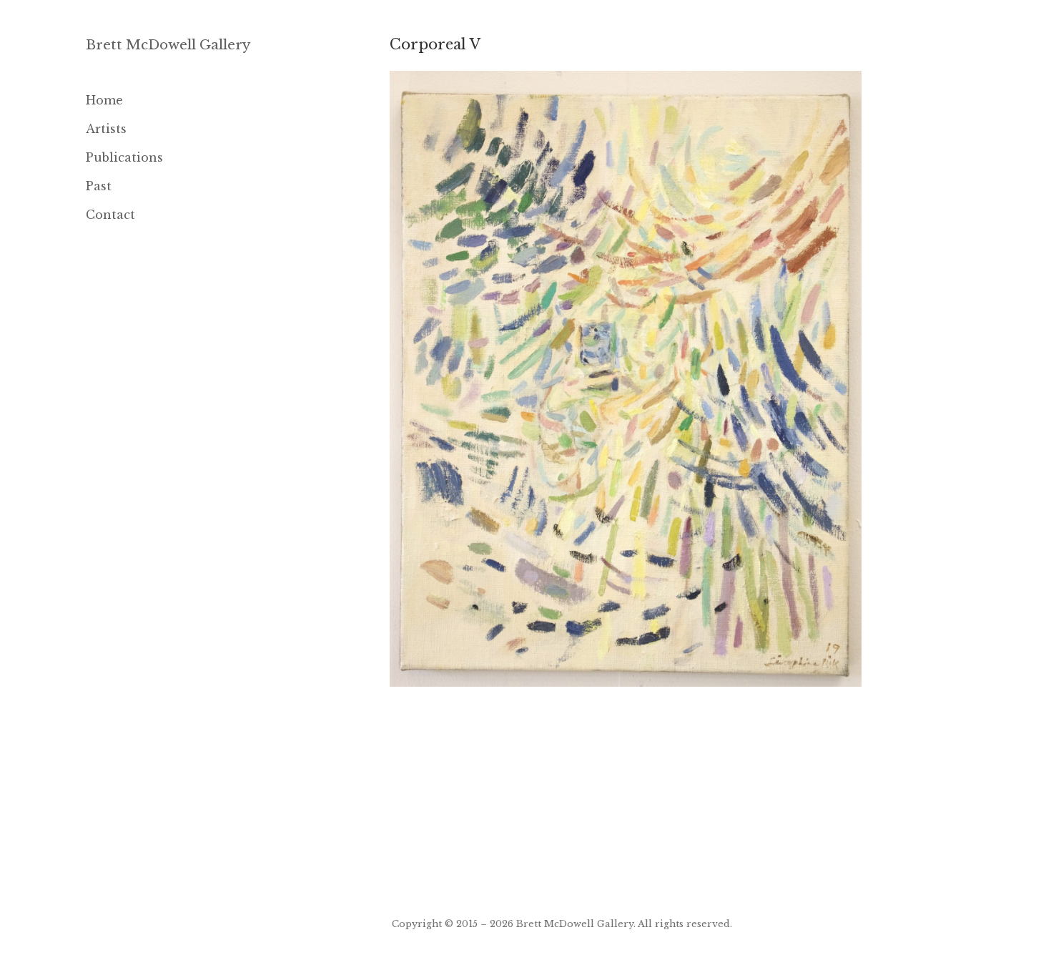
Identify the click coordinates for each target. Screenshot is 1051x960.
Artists (106, 129)
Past (99, 186)
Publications (124, 157)
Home (104, 100)
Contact (110, 214)
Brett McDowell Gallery (168, 44)
